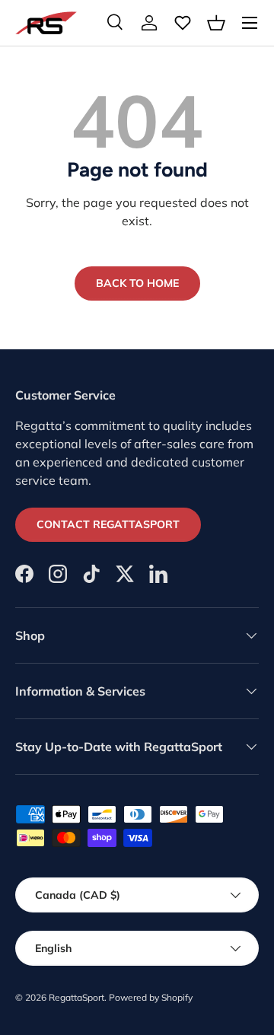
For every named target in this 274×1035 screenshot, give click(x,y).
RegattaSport (76, 997)
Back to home (137, 283)
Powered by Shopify (151, 997)
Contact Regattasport (108, 524)
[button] (216, 23)
